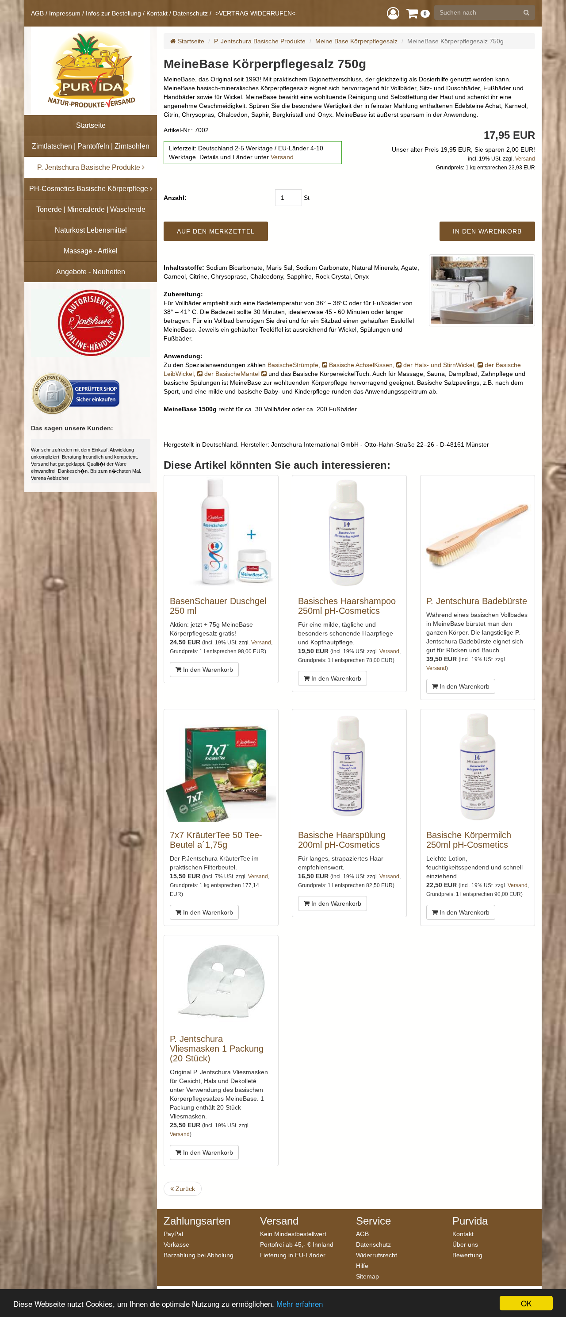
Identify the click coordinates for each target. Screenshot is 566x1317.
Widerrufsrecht (376, 1255)
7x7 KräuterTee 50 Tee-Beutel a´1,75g (216, 840)
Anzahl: (175, 197)
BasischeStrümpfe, (295, 364)
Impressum (64, 13)
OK (526, 1303)
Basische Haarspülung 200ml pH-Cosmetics (342, 840)
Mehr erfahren (299, 1303)
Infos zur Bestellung (113, 13)
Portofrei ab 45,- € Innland (296, 1244)
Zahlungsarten (197, 1221)
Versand (282, 157)
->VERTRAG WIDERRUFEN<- (255, 13)
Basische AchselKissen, (362, 364)
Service (373, 1221)
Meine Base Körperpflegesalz (356, 41)
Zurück (184, 1188)
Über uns (465, 1244)
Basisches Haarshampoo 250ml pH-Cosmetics (347, 606)
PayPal (173, 1233)
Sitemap (367, 1276)
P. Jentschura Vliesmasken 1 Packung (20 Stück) (217, 1048)
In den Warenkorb (207, 669)
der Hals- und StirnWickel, (440, 364)
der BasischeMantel (232, 373)
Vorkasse (176, 1244)
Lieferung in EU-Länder (292, 1255)
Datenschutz (190, 13)
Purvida (470, 1221)
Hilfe (362, 1265)
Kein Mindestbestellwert (293, 1233)
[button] (393, 13)
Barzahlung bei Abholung (198, 1255)
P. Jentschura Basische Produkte (260, 41)
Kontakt (157, 13)
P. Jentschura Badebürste (476, 601)
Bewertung (467, 1255)
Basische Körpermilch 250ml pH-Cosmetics (468, 840)
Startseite (190, 41)
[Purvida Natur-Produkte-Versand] (90, 71)
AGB (37, 13)
